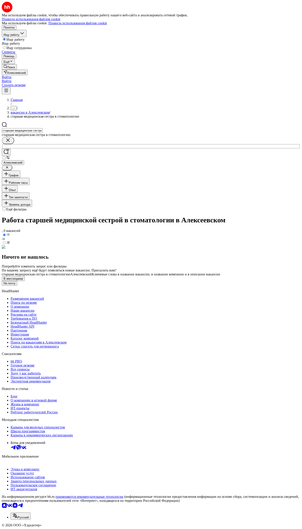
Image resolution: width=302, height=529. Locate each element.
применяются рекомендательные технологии (89, 496)
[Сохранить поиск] (6, 152)
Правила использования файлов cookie (77, 23)
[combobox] (22, 130)
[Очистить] (8, 140)
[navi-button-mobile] (6, 90)
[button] (6, 77)
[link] (9, 67)
